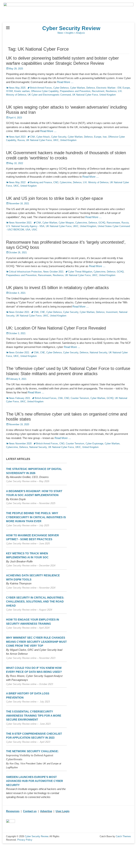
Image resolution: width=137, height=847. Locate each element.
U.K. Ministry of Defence (95, 182)
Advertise (46, 811)
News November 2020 (20, 443)
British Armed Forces (41, 87)
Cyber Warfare (77, 87)
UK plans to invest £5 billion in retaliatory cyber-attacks (57, 287)
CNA (32, 136)
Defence (90, 87)
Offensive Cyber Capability (45, 91)
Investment (112, 312)
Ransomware (113, 222)
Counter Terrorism (80, 398)
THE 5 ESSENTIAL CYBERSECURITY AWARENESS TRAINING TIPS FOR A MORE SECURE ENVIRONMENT (33, 715)
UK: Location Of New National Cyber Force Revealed (56, 328)
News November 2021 (20, 222)
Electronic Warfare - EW (108, 87)
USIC (34, 229)
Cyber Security (58, 136)
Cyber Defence (61, 87)
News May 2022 (17, 182)
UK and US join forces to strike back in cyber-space (54, 198)
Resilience (111, 91)
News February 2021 (19, 398)
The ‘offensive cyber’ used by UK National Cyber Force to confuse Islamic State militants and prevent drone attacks (68, 371)
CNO (55, 182)
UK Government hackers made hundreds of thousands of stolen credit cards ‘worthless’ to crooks (66, 155)
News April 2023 (17, 136)
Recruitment (98, 91)
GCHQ (101, 222)
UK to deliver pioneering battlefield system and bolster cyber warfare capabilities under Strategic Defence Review (62, 61)
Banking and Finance (41, 182)
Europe (126, 87)
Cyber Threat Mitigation (80, 271)
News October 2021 (53, 271)
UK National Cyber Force (85, 94)
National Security (98, 352)
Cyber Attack (43, 136)
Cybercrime (66, 182)
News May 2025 (17, 87)
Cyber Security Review (71, 28)
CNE (42, 312)
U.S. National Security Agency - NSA (25, 226)
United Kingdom (107, 94)
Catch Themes (123, 836)
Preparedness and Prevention (75, 91)
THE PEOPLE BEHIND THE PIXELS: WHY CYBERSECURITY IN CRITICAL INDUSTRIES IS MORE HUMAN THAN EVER (36, 517)
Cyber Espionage (94, 443)
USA (28, 229)
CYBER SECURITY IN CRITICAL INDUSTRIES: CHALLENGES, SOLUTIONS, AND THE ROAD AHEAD (35, 601)
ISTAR (9, 91)
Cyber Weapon (66, 222)
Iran (105, 136)
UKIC (56, 140)
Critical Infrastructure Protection (25, 271)
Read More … (65, 82)
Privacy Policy (24, 839)
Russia (21, 140)
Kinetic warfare (22, 91)
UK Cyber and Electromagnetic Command (49, 94)
